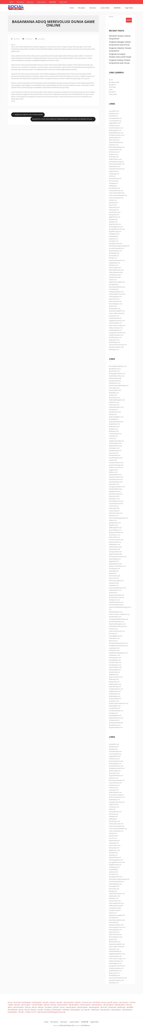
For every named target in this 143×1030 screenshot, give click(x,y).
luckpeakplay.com (114, 696)
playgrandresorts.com (116, 718)
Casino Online (41, 2)
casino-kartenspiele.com (116, 193)
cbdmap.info (113, 395)
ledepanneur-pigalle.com (117, 282)
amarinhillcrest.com (115, 178)
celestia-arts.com (114, 125)
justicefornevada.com (116, 494)
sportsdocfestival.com (116, 723)
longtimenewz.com (115, 691)
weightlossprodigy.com (116, 441)
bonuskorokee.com (115, 662)
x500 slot (78, 1002)
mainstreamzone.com (116, 479)
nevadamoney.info (115, 277)
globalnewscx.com (115, 523)
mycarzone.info (114, 578)
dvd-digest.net (113, 284)
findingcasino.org (114, 544)
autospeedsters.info (115, 552)
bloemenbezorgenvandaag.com (119, 246)
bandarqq (65, 1010)
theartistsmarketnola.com (117, 287)
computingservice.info (116, 503)
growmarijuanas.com (115, 482)
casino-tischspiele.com (116, 198)
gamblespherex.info (115, 564)
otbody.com (113, 200)
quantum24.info (114, 583)
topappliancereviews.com (117, 333)
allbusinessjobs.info (115, 378)
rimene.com (113, 280)
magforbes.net (113, 171)
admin (18, 39)
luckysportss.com (114, 694)
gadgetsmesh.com (115, 491)
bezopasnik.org (114, 256)
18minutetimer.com (115, 475)
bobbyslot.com (114, 431)
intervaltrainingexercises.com (118, 643)
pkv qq (10, 1002)
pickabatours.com (114, 383)
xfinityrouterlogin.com (116, 328)
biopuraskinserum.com (116, 270)
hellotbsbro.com (114, 499)
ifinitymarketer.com (115, 684)
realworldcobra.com (115, 547)
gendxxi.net (112, 573)
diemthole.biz (113, 219)
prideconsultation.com (116, 417)
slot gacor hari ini (30, 1012)
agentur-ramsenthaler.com (117, 566)
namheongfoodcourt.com (117, 294)
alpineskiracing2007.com (117, 311)
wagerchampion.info (115, 554)
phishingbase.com (115, 706)
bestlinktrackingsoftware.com (118, 653)
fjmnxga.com (113, 258)
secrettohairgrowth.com (116, 248)
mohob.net (112, 438)
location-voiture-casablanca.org (119, 614)
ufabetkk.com (113, 222)
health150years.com (115, 159)
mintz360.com (113, 436)
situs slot (17, 1005)
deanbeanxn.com (114, 398)
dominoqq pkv (56, 1010)
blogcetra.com (113, 516)
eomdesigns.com (114, 568)
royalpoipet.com (114, 648)
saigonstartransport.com (117, 260)
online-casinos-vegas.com (117, 325)
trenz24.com (113, 205)
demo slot (103, 1007)
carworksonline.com (115, 150)
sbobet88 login (12, 1010)
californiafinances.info (116, 272)
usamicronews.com (115, 699)
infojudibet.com (114, 393)
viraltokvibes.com (114, 166)
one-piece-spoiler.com (116, 540)
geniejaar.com (113, 429)
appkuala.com (113, 239)
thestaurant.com (114, 650)
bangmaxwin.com (114, 263)
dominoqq (112, 87)
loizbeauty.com (114, 210)
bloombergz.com (114, 188)
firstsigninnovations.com (116, 135)
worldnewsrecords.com (116, 597)
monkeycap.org (114, 174)
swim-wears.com (114, 140)
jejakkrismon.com (114, 217)
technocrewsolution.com (117, 164)
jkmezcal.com (113, 641)
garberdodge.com (115, 138)
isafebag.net (113, 186)
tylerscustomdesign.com (116, 147)
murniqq (40, 1010)
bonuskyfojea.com (115, 660)
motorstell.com (114, 157)
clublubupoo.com (114, 655)
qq (82, 1010)
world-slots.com (114, 405)
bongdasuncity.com (115, 450)
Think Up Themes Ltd (67, 1025)
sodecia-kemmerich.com (117, 631)
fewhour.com (113, 472)
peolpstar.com (113, 145)
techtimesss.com (114, 152)
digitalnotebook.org (115, 446)
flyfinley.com (113, 414)
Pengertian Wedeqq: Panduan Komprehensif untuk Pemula (119, 61)
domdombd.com (114, 672)
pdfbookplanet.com (115, 528)
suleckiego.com (114, 349)
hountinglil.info (113, 419)
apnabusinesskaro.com (116, 347)
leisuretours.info (114, 496)
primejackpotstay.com (116, 711)
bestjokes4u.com (114, 424)
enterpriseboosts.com (116, 191)
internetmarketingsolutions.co (118, 518)
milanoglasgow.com (115, 296)
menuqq (33, 1010)
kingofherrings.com (115, 231)
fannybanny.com (114, 682)
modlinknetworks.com (116, 689)
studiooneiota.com (115, 542)
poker (111, 89)
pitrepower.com (114, 316)
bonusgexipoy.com (115, 665)
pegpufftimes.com (115, 123)
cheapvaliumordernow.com (117, 626)
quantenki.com (113, 585)
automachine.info (114, 549)
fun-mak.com (113, 634)
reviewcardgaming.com (116, 605)
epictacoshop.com (115, 268)
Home (11, 2)
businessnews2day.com (116, 595)
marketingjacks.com (115, 330)
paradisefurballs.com (116, 458)
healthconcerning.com (116, 467)
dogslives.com (113, 525)
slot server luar (87, 1002)
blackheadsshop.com (116, 612)
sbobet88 (129, 1007)
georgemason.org (114, 369)
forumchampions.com (116, 128)
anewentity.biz (113, 236)
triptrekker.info (113, 571)
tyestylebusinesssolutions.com (118, 646)
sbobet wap (112, 1007)
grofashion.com (114, 701)
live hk (111, 80)
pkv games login (114, 82)
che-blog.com (113, 410)
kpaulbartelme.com (115, 617)
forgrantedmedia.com (116, 142)
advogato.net (113, 183)
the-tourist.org (113, 181)
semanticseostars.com (116, 477)
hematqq (47, 1010)
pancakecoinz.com (115, 412)
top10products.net (115, 381)
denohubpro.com (114, 535)
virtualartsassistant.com (116, 621)
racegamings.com (114, 708)
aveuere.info (113, 460)
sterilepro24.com (114, 600)
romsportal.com (114, 720)
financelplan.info (114, 388)
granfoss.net (113, 306)
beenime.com (113, 629)
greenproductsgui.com (116, 465)
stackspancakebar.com (116, 292)
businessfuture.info (115, 390)
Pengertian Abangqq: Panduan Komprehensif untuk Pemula (120, 43)
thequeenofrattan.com (116, 532)
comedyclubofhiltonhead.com (118, 619)
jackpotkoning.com (115, 686)
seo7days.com (113, 241)
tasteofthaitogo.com (115, 251)
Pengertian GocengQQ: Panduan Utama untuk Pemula (120, 55)
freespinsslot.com (114, 455)
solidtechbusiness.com (116, 602)
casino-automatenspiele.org (118, 195)
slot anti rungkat (37, 1005)
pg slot (115, 1002)
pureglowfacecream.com (117, 229)
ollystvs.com (113, 520)
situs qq (53, 1005)
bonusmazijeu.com (115, 658)
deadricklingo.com (115, 559)
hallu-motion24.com (115, 301)
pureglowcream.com (115, 243)
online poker (113, 94)
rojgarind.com (113, 470)
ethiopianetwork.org (115, 489)
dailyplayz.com (113, 674)
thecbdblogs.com (114, 342)
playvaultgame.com (115, 715)
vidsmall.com (113, 593)
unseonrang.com (114, 511)
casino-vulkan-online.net (116, 313)
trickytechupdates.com (116, 335)
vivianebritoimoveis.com (116, 169)
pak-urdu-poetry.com (116, 513)
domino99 (17, 1002)
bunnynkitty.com (114, 253)
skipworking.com (114, 207)
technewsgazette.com (116, 227)
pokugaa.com (113, 713)
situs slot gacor (124, 1002)
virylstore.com (113, 154)
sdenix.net (112, 176)
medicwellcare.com (115, 590)
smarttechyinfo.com (115, 443)
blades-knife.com (114, 537)
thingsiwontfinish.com (116, 727)
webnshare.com (114, 484)
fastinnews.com (114, 679)
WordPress (86, 1025)
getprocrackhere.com (116, 677)
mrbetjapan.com (114, 234)
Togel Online (63, 2)
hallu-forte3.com (114, 299)
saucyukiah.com (114, 111)
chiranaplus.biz (114, 289)
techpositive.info (114, 508)
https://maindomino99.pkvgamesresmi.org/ (51, 1012)
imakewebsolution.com (116, 407)
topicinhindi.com (114, 371)
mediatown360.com (115, 318)
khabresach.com (114, 340)
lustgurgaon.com (114, 426)
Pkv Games (20, 2)
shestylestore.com (115, 725)
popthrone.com (114, 402)
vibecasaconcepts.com (116, 581)
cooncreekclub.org (115, 121)
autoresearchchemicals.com (118, 345)
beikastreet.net (113, 113)
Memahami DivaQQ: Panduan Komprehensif (119, 37)
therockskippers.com (115, 304)
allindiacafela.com (114, 309)
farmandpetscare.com (116, 501)
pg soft (109, 1002)
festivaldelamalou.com (116, 133)
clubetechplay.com (115, 670)
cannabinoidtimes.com (116, 463)
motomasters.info (114, 576)
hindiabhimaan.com (115, 337)
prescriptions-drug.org (116, 162)
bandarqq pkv (26, 1002)
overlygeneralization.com (117, 487)
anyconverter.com (114, 212)
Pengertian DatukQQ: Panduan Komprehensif (120, 49)
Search (111, 17)
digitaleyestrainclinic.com (117, 321)
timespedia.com (114, 215)
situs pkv (45, 1002)
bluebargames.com (115, 130)
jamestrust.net (113, 203)
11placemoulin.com (115, 434)
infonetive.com (113, 265)
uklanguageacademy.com (117, 373)
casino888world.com (115, 636)
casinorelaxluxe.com (115, 667)
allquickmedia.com (115, 224)
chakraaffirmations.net (116, 422)
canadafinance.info (115, 275)
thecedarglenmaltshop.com (117, 366)
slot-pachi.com (113, 453)
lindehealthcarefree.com (116, 376)
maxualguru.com (114, 448)
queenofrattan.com (115, 530)
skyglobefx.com (114, 561)
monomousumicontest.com (117, 556)
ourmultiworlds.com (115, 118)
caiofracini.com (114, 506)
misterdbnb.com (114, 638)
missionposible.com (115, 323)
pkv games (41, 39)
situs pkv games (68, 1002)
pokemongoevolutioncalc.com (118, 703)
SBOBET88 (52, 2)
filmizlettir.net (113, 116)
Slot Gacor (30, 2)
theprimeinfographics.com (117, 624)
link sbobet (96, 1002)
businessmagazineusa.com (117, 588)
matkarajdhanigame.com (117, 400)
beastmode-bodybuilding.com (118, 385)
